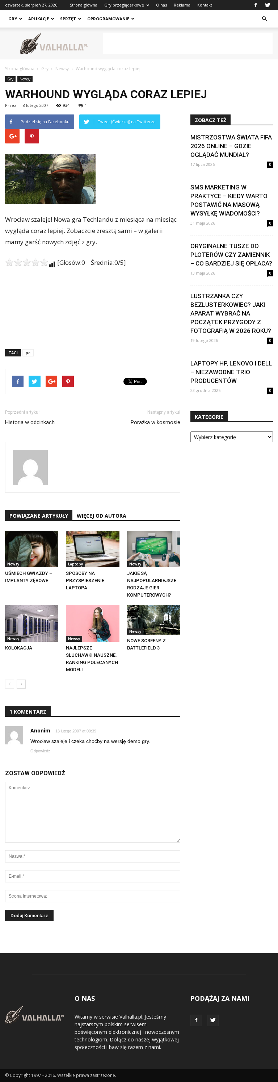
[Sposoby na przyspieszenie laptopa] (92, 549)
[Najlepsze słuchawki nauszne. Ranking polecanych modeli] (92, 623)
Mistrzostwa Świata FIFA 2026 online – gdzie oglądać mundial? (231, 146)
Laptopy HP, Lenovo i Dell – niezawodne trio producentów (231, 372)
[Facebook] (255, 5)
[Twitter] (267, 5)
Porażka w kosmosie (155, 422)
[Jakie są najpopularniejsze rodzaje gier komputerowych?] (153, 549)
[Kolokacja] (31, 623)
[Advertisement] (188, 43)
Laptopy (75, 564)
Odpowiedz (40, 751)
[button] (264, 19)
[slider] (27, 262)
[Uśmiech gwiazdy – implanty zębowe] (31, 549)
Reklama (182, 5)
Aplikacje (38, 18)
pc (28, 352)
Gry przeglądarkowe (124, 5)
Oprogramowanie (108, 18)
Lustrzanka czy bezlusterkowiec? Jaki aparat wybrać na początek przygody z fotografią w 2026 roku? (230, 313)
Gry (12, 18)
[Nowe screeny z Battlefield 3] (153, 619)
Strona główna (83, 5)
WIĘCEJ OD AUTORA (101, 515)
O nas (161, 5)
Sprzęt (68, 18)
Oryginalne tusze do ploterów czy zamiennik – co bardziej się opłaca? (231, 254)
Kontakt (204, 5)
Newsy (25, 79)
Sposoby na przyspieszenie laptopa (85, 580)
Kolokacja (18, 648)
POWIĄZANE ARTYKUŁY (38, 515)
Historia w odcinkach (30, 422)
